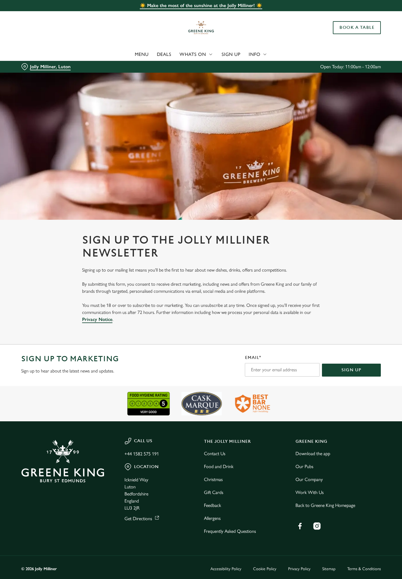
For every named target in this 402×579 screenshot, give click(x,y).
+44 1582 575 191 (141, 454)
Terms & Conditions (364, 568)
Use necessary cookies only (352, 34)
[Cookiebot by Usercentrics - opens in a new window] (38, 66)
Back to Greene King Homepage (325, 505)
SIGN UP (351, 369)
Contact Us (214, 453)
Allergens (212, 518)
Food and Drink (218, 466)
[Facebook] (299, 526)
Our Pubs (304, 466)
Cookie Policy (264, 568)
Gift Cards (213, 492)
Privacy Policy (299, 568)
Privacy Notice (97, 319)
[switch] (169, 66)
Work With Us (309, 492)
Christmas (213, 479)
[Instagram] (317, 526)
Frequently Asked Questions (230, 531)
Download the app (312, 453)
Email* (253, 357)
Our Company (309, 479)
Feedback (212, 505)
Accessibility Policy (225, 568)
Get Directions (138, 518)
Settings (301, 66)
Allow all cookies (352, 15)
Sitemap (328, 568)
